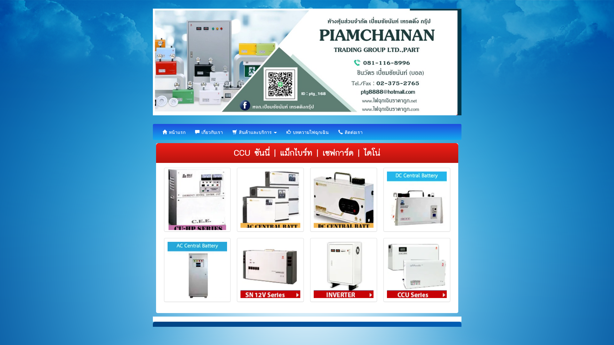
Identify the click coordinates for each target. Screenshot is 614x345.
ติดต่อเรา (353, 132)
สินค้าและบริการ (255, 132)
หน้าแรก (176, 132)
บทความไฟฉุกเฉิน (310, 132)
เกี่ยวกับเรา (211, 132)
